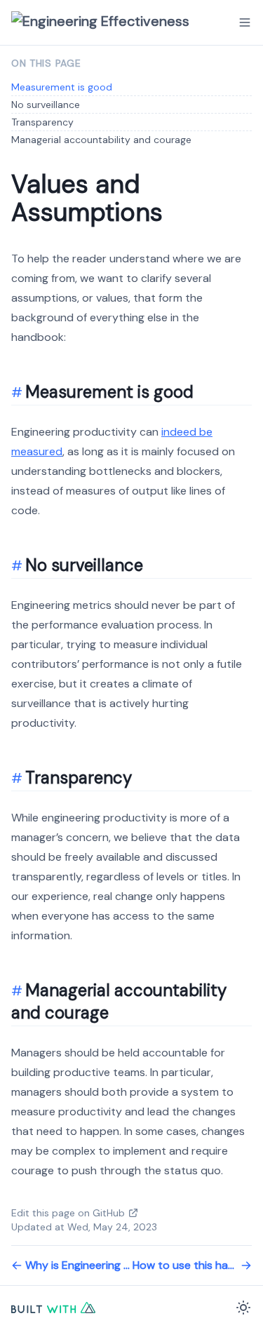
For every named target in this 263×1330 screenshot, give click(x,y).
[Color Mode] (243, 1307)
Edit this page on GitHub (68, 1213)
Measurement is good (61, 87)
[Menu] (244, 22)
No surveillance (45, 104)
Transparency (42, 122)
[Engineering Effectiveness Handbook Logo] (112, 22)
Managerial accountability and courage (101, 139)
